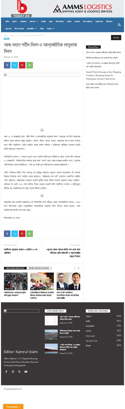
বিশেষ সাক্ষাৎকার (19, 29)
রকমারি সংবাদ (99, 21)
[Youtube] (26, 372)
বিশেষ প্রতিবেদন (87, 21)
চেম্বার (50, 21)
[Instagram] (13, 372)
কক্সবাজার (77, 21)
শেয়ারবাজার (23, 21)
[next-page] (78, 268)
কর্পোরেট (43, 21)
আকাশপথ (32, 21)
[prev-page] (74, 268)
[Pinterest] (22, 65)
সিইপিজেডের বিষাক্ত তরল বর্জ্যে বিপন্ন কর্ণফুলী (102, 58)
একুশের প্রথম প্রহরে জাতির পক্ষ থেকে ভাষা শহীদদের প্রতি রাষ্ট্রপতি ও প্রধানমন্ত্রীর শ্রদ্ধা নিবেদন (63, 253)
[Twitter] (14, 65)
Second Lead (91, 341)
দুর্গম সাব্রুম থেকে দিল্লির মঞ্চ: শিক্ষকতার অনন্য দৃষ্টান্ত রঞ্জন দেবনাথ (102, 86)
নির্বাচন (42, 29)
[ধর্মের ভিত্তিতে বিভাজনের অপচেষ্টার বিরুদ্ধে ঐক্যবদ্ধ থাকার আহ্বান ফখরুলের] (42, 281)
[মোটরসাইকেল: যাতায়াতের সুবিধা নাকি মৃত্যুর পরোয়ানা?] (16, 281)
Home (6, 35)
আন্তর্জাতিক (30, 29)
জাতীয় (7, 21)
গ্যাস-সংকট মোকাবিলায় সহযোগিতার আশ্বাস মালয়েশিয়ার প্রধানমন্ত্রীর (68, 295)
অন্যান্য (49, 29)
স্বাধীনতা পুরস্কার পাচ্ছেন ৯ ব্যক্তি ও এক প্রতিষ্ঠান (20, 251)
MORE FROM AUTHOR (39, 268)
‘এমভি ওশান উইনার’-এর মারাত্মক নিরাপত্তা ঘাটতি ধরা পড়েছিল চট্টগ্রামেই (102, 65)
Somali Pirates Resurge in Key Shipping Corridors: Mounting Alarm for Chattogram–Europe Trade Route (103, 75)
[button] (119, 25)
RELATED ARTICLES (15, 268)
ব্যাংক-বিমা (8, 29)
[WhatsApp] (29, 65)
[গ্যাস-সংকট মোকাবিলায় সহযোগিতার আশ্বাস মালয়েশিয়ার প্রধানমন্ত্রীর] (68, 281)
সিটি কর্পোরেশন (60, 21)
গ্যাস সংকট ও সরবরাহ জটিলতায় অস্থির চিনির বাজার (103, 52)
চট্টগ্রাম (69, 21)
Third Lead (9, 289)
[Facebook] (7, 65)
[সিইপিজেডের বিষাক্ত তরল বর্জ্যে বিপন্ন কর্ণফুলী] (51, 334)
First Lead (61, 289)
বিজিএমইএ (109, 21)
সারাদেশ (14, 21)
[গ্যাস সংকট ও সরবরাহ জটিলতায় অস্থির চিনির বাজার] (51, 320)
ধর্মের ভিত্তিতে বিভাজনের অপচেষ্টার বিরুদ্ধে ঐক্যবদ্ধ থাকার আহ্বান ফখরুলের (42, 295)
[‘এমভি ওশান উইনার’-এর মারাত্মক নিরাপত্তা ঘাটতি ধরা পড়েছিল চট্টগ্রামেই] (51, 348)
